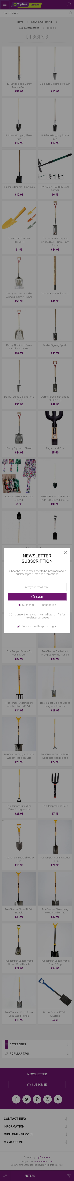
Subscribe (28, 604)
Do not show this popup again (39, 626)
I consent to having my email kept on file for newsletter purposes (39, 616)
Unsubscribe (48, 604)
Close (65, 552)
